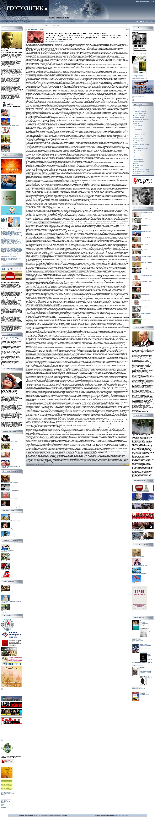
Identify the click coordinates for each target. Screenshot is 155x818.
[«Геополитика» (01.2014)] (139, 32)
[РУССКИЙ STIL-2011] (11, 696)
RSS (150, 21)
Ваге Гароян (144, 244)
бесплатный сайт (119, 815)
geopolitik (43, 464)
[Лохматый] (7, 779)
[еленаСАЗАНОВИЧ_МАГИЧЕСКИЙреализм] (11, 703)
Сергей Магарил (145, 300)
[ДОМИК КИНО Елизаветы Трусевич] (11, 709)
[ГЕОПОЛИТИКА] (11, 32)
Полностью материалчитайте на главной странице (9, 100)
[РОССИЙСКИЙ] (8, 191)
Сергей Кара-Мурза (146, 281)
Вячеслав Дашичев (146, 262)
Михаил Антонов (146, 225)
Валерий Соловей (146, 313)
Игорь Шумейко (145, 319)
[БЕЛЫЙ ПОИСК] (9, 647)
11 (42, 26)
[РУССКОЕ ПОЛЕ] (11, 656)
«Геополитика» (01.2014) (139, 54)
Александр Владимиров (147, 237)
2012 (33, 26)
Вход (67, 17)
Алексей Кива (145, 294)
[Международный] (7, 618)
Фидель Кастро (145, 288)
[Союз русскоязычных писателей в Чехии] (11, 666)
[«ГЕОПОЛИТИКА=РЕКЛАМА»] (143, 81)
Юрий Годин (144, 250)
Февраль (38, 26)
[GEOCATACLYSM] (7, 743)
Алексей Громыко (146, 256)
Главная (51, 17)
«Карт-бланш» (144, 644)
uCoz (126, 815)
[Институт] (12, 631)
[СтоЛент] (11, 717)
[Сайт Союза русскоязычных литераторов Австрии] (11, 688)
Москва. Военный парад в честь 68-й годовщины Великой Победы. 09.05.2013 (11, 261)
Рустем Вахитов (146, 231)
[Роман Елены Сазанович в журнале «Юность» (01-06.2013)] (139, 56)
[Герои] (139, 586)
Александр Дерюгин (146, 275)
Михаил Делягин (146, 269)
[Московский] (8, 175)
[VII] (11, 159)
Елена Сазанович (146, 307)
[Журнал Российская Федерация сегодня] (143, 178)
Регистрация (59, 17)
